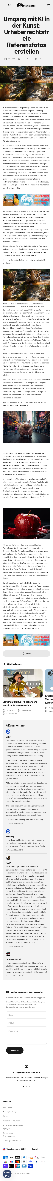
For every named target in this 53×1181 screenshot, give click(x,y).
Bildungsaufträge (10, 1111)
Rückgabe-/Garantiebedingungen (13, 1126)
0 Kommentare (12, 713)
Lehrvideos (7, 1107)
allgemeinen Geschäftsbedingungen (21, 1004)
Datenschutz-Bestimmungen (9, 1134)
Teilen (28, 653)
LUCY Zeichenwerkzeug (17, 622)
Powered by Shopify (23, 1173)
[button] (7, 1174)
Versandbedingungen (11, 1121)
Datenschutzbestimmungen (15, 1007)
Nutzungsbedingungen (12, 1141)
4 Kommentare (43, 59)
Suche (5, 1116)
